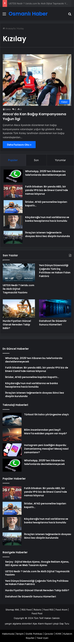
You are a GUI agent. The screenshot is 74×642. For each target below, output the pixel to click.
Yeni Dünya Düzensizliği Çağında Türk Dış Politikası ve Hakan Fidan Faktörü (54, 271)
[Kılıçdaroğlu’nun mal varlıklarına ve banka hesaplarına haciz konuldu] (13, 221)
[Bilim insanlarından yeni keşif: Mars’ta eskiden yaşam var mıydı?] (12, 434)
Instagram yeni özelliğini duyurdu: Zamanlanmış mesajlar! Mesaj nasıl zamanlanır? (46, 448)
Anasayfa (10, 28)
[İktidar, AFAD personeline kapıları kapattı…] (13, 206)
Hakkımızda (8, 633)
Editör (8, 109)
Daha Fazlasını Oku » (19, 144)
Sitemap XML (12, 609)
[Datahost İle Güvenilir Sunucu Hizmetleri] (55, 308)
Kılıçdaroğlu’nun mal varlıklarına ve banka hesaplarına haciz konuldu (47, 219)
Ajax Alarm (38, 623)
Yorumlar (60, 160)
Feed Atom (61, 609)
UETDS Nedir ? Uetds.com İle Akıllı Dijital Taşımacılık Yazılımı (18, 289)
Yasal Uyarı (42, 637)
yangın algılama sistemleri (18, 623)
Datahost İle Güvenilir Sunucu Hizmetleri (53, 322)
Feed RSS (48, 609)
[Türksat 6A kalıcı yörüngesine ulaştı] (12, 419)
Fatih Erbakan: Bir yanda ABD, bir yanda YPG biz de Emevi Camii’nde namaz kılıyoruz (46, 190)
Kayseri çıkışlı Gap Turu (57, 623)
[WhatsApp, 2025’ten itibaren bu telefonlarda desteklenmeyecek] (13, 176)
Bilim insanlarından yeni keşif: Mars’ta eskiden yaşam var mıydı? (45, 431)
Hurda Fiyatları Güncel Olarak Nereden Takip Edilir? (17, 324)
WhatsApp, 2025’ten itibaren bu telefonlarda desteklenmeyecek (45, 173)
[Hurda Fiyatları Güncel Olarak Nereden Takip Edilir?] (19, 308)
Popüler (13, 160)
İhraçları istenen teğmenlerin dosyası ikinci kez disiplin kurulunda (47, 234)
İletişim (20, 633)
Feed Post (37, 613)
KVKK (58, 633)
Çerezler (49, 633)
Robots (37, 609)
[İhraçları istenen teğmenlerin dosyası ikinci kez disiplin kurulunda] (13, 237)
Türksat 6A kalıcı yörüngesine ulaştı (46, 414)
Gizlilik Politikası (34, 633)
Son (36, 160)
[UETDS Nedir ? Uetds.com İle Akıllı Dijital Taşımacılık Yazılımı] (19, 273)
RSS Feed (27, 609)
